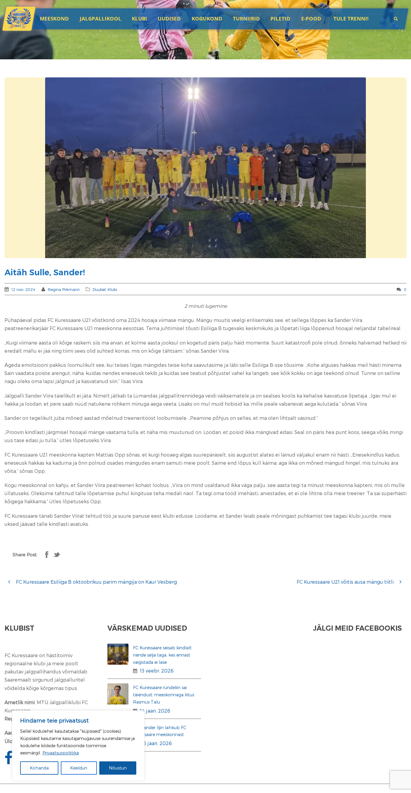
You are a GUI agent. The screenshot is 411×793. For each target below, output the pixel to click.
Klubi (112, 289)
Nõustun (118, 767)
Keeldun (78, 767)
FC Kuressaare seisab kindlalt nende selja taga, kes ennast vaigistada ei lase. (162, 655)
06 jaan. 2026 (156, 743)
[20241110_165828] (205, 167)
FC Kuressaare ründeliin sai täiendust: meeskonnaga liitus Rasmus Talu (163, 694)
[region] (78, 745)
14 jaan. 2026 (155, 710)
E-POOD (311, 18)
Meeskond (54, 18)
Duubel (99, 289)
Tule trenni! (351, 18)
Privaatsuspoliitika (60, 752)
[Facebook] (9, 761)
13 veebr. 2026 (157, 670)
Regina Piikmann (64, 289)
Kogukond (207, 18)
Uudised (169, 18)
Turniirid (246, 18)
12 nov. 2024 (23, 289)
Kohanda (39, 767)
